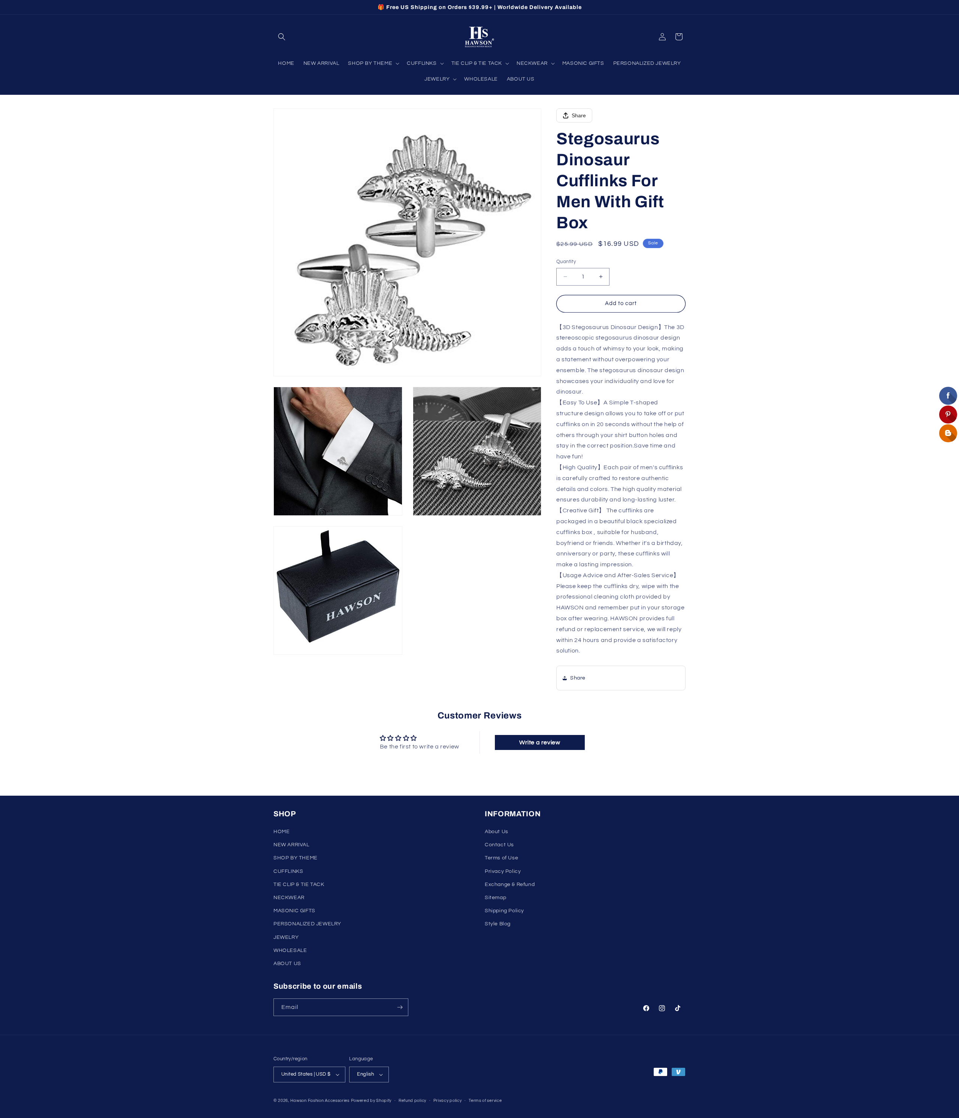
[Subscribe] (399, 1007)
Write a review (539, 742)
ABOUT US (287, 963)
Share (579, 115)
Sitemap (495, 897)
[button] (281, 36)
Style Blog (498, 923)
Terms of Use (501, 858)
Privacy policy (447, 1101)
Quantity (566, 261)
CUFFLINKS (288, 871)
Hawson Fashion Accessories (320, 1101)
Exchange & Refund (510, 884)
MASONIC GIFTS (294, 910)
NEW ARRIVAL (291, 844)
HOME (281, 831)
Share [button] (578, 678)
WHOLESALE (290, 950)
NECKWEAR (289, 897)
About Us (496, 831)
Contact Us (499, 844)
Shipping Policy (504, 910)
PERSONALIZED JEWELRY (307, 923)
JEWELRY (286, 937)
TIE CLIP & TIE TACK (298, 884)
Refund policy (412, 1101)
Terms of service (485, 1101)
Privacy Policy (503, 871)
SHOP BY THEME (295, 858)
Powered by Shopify (371, 1101)
